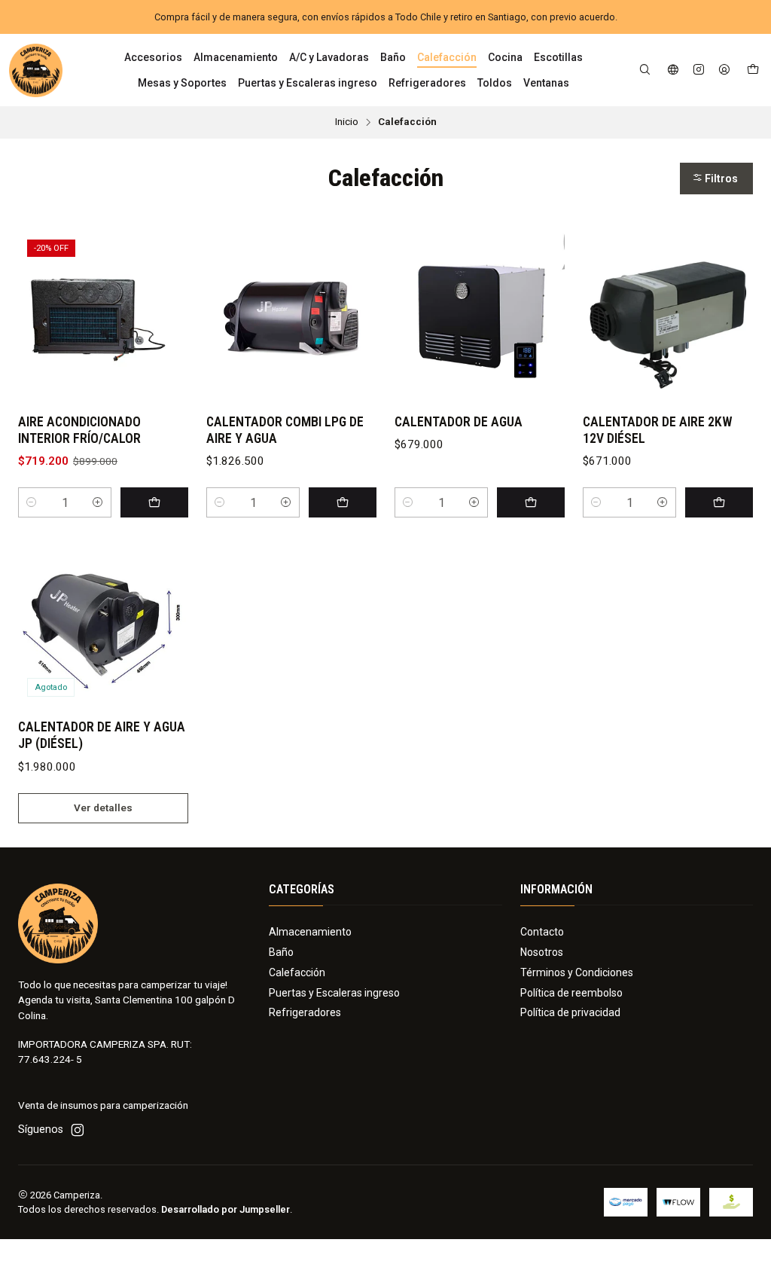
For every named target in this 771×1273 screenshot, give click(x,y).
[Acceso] (724, 70)
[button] (716, 178)
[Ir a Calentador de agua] (480, 315)
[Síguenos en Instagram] (698, 70)
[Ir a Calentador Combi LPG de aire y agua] (291, 315)
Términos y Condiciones (576, 972)
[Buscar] (644, 70)
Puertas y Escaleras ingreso (334, 993)
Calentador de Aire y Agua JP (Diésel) (101, 735)
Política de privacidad (570, 1012)
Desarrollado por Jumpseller (225, 1209)
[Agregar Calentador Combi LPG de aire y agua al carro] (342, 502)
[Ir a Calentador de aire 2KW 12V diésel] (668, 315)
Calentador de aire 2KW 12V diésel (658, 430)
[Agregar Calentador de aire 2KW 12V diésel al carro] (719, 502)
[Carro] (753, 70)
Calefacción (297, 972)
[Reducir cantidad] (31, 502)
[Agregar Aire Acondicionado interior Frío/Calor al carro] (154, 502)
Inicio (346, 122)
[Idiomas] (673, 70)
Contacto (542, 932)
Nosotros (541, 952)
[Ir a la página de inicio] (35, 70)
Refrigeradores (305, 1012)
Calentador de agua (459, 421)
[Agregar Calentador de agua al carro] (531, 502)
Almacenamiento (310, 932)
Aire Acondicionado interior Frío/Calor (79, 430)
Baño (281, 952)
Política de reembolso (571, 993)
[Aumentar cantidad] (98, 502)
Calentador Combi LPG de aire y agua (285, 430)
